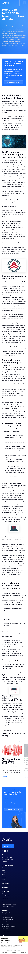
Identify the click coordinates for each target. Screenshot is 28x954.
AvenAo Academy (6, 931)
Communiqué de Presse (8, 906)
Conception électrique (7, 917)
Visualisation (5, 922)
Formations (5, 910)
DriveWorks (5, 868)
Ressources (5, 891)
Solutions (4, 855)
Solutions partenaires (8, 865)
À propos (4, 902)
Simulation (4, 915)
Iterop (3, 874)
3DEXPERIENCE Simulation (9, 926)
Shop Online (5, 883)
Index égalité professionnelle (9, 904)
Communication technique (8, 919)
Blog (3, 893)
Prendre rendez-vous (12, 82)
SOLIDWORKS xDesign (8, 857)
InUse (3, 879)
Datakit (4, 872)
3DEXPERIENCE (6, 924)
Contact (6, 846)
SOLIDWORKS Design (7, 859)
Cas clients (5, 887)
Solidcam (4, 877)
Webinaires (5, 898)
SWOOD (4, 870)
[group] (12, 760)
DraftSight (4, 861)
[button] (24, 742)
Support (4, 935)
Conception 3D (6, 912)
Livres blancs (5, 895)
